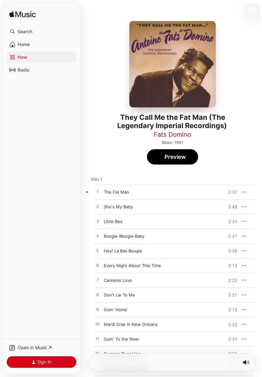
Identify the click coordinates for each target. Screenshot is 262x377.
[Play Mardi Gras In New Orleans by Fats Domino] (97, 324)
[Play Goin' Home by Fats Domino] (97, 309)
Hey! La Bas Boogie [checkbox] (123, 250)
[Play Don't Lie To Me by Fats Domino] (97, 295)
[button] (41, 31)
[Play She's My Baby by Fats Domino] (97, 207)
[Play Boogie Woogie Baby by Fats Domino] (97, 236)
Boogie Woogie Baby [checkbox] (124, 236)
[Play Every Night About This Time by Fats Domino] (97, 265)
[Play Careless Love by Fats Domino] (97, 280)
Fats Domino (172, 134)
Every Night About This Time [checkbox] (132, 265)
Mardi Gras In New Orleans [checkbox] (131, 324)
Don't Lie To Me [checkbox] (119, 294)
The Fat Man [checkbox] (116, 192)
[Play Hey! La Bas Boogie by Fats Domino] (97, 251)
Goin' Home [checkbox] (115, 309)
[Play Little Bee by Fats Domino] (97, 221)
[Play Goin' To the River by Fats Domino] (97, 339)
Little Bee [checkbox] (113, 221)
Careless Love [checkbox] (118, 280)
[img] (22, 14)
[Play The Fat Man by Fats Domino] (97, 192)
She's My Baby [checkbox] (118, 206)
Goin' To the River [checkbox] (121, 339)
